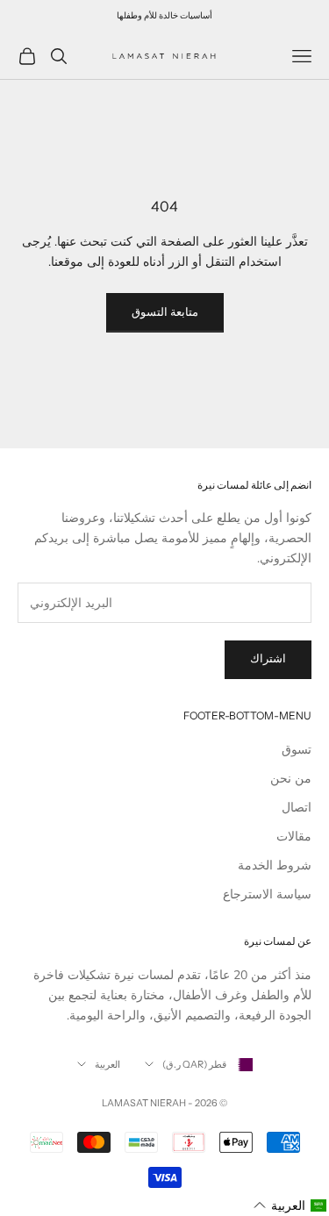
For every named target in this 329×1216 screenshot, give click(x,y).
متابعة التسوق (165, 312)
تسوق (296, 749)
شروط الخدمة (274, 865)
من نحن (290, 778)
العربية (107, 1064)
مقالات (293, 836)
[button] (290, 1206)
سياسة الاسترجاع (267, 894)
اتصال (296, 807)
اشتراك (268, 659)
